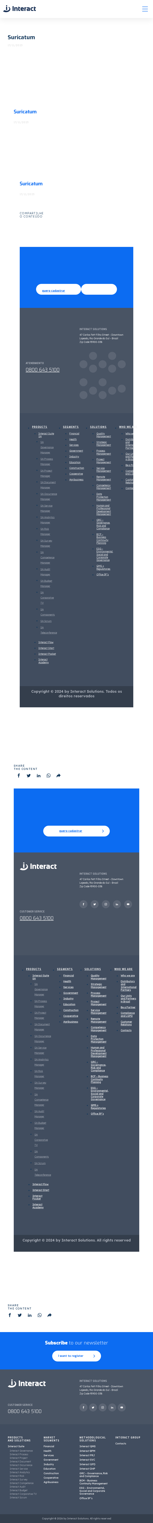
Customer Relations (131, 481)
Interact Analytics (20, 1472)
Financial (74, 433)
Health (73, 439)
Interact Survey (18, 1479)
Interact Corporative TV (23, 1493)
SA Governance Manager (47, 447)
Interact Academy (43, 661)
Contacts (131, 488)
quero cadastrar (53, 291)
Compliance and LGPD (132, 472)
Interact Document (20, 1461)
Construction (76, 467)
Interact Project (18, 1457)
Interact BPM (87, 1450)
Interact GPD (87, 1464)
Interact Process (19, 1454)
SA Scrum (46, 621)
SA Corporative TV (47, 597)
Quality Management (103, 435)
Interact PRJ (87, 1455)
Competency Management (103, 487)
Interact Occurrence (21, 1465)
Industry (74, 456)
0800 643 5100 (43, 370)
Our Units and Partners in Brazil (133, 456)
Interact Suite (16, 1446)
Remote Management (103, 478)
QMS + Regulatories (103, 567)
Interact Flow (45, 642)
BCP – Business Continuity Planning (102, 538)
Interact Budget (18, 1490)
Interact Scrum (18, 1497)
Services (74, 444)
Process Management (103, 452)
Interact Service (19, 1468)
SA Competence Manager (47, 557)
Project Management (103, 461)
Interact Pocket (47, 653)
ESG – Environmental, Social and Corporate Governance (104, 554)
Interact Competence (21, 1483)
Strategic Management (103, 443)
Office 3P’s (102, 574)
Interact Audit (18, 1486)
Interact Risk (17, 1475)
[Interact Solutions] (19, 9)
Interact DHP (87, 1468)
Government (76, 450)
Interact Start (46, 648)
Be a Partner (132, 465)
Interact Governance (21, 1450)
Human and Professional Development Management (103, 510)
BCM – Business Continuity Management (93, 1482)
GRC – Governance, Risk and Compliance (103, 524)
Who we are (132, 433)
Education (74, 462)
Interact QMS (87, 1446)
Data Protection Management (103, 496)
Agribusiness (76, 479)
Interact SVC (87, 1459)
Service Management (103, 469)
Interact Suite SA (46, 435)
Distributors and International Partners (133, 443)
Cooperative (76, 473)
